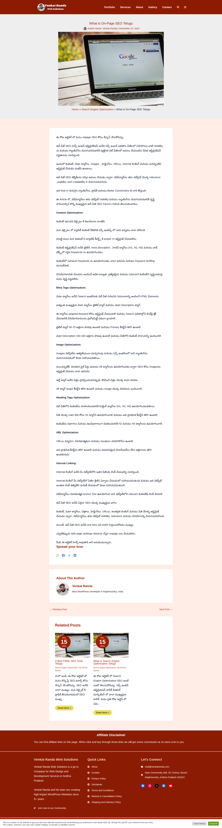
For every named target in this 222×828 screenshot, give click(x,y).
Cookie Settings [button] (199, 824)
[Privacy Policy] (96, 778)
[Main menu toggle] (185, 7)
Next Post (165, 609)
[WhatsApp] (57, 555)
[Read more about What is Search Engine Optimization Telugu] (110, 645)
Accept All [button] (213, 824)
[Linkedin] (75, 555)
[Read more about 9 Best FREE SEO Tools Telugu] (72, 645)
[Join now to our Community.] (50, 808)
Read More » (64, 708)
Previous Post (58, 609)
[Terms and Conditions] (100, 790)
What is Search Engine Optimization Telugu (106, 662)
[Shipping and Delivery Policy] (104, 802)
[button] (178, 7)
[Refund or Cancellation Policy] (104, 796)
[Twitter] (69, 555)
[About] (92, 766)
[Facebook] (63, 555)
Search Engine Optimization (66, 668)
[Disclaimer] (94, 784)
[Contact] (93, 772)
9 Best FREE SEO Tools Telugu (69, 662)
